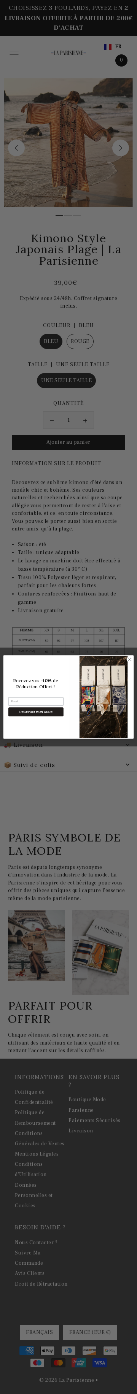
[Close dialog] (129, 659)
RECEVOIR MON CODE (36, 712)
